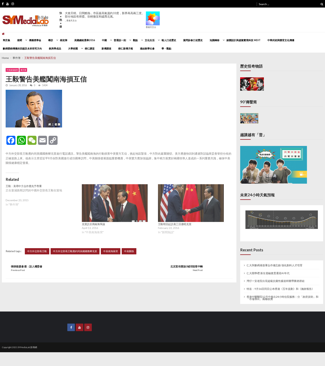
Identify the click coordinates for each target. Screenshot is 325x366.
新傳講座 (106, 48)
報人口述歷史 (169, 40)
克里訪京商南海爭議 (93, 224)
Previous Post (18, 270)
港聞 (19, 40)
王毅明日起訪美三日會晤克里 (174, 224)
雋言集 (6, 40)
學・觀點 (166, 48)
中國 (104, 40)
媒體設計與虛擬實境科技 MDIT (243, 40)
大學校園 (73, 48)
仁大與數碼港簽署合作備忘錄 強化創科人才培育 (274, 261)
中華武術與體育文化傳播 (280, 40)
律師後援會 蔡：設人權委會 (26, 266)
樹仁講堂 (90, 48)
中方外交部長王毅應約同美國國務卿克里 (75, 251)
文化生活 (150, 40)
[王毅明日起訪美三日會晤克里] (191, 203)
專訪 (50, 40)
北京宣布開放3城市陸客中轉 (186, 266)
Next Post (198, 270)
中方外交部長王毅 (37, 251)
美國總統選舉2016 (84, 40)
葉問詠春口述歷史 (193, 40)
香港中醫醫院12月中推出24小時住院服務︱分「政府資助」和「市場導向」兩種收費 (282, 294)
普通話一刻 (120, 40)
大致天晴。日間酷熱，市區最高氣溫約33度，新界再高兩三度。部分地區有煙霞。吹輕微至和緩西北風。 (104, 16)
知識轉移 (214, 40)
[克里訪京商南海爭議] (115, 203)
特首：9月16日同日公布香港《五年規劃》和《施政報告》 (280, 285)
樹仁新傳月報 (125, 48)
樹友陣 (63, 40)
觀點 (135, 40)
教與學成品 (55, 48)
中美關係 (129, 251)
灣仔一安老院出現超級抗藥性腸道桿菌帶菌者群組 (275, 277)
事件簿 (23, 70)
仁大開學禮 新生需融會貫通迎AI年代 (268, 269)
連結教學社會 (147, 48)
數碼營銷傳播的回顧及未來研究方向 (22, 48)
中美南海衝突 (12, 70)
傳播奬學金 (35, 40)
